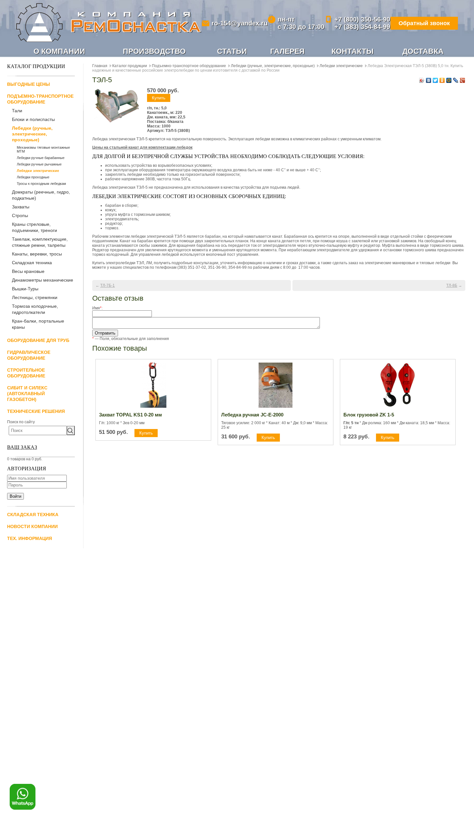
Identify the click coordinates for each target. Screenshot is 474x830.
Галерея (287, 51)
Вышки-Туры (25, 288)
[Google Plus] (462, 80)
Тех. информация (29, 538)
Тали (17, 110)
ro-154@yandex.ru (240, 23)
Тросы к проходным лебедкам (41, 183)
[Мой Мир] (449, 80)
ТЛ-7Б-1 (107, 285)
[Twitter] (435, 80)
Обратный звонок (424, 23)
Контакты (352, 51)
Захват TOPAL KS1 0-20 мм (130, 414)
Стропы (20, 215)
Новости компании (32, 526)
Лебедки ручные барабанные (40, 158)
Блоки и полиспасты (33, 119)
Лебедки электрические (38, 171)
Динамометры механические (42, 280)
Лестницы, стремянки (34, 297)
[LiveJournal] (455, 80)
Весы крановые (28, 271)
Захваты (20, 206)
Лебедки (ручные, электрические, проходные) (32, 133)
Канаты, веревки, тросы (37, 253)
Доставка (423, 51)
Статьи (232, 51)
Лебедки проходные (33, 177)
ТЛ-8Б (451, 285)
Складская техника (32, 262)
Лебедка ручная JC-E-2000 (252, 414)
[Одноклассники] (442, 80)
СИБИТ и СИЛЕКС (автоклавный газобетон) (27, 393)
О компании (59, 51)
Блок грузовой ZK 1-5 (368, 414)
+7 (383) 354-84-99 (362, 26)
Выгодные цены (28, 84)
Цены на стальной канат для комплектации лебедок (142, 147)
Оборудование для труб (38, 340)
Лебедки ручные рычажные (39, 164)
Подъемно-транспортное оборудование (189, 66)
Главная (99, 66)
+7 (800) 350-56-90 (362, 19)
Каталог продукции (129, 66)
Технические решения (36, 411)
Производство (154, 51)
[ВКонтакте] (428, 80)
